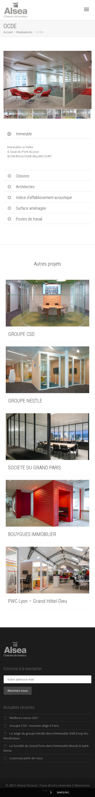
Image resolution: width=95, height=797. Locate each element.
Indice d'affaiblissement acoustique (44, 197)
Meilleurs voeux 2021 (23, 718)
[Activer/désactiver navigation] (86, 9)
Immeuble (24, 133)
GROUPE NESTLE (25, 401)
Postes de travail (29, 219)
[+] (11, 114)
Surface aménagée (31, 208)
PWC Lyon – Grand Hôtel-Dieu (37, 601)
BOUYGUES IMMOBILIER (32, 534)
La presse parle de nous (26, 758)
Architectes (25, 186)
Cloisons (22, 176)
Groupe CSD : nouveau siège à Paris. (34, 726)
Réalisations (24, 32)
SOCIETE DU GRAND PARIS (34, 468)
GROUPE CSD (21, 334)
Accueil (8, 32)
